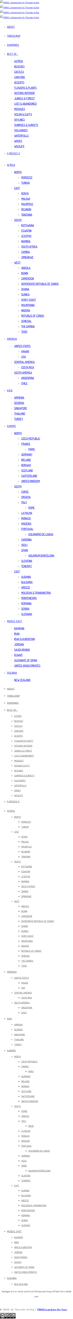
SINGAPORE (20, 408)
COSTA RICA (27, 367)
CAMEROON (27, 278)
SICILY (24, 545)
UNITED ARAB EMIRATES (27, 665)
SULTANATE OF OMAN (25, 660)
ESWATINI (26, 230)
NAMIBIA (25, 241)
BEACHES (19, 66)
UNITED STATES (22, 346)
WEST (17, 262)
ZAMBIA (25, 252)
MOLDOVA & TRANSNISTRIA (36, 593)
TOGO (24, 331)
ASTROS (18, 61)
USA (23, 356)
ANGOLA (25, 268)
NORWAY (26, 465)
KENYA (25, 193)
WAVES (18, 141)
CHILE (24, 383)
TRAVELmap (13, 35)
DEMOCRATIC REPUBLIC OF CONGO (40, 284)
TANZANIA (26, 214)
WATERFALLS (21, 135)
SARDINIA (26, 539)
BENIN (24, 273)
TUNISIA (25, 183)
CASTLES (19, 72)
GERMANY (26, 454)
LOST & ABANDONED (25, 103)
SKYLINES (19, 119)
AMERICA (12, 338)
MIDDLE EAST (14, 621)
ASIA (10, 390)
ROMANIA (26, 603)
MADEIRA (26, 523)
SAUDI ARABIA (22, 649)
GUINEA (25, 294)
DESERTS (19, 82)
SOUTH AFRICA (29, 246)
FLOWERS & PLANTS (25, 88)
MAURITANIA (28, 305)
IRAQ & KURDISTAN (24, 639)
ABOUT (11, 26)
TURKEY (18, 419)
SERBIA (25, 608)
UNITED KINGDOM (30, 481)
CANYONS (19, 77)
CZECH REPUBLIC (30, 438)
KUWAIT (18, 655)
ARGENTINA (27, 378)
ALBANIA (26, 577)
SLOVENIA (26, 561)
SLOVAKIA (26, 614)
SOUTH (18, 220)
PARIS (31, 449)
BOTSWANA (27, 225)
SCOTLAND (27, 470)
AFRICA (11, 164)
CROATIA (26, 497)
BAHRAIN (19, 628)
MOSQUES (19, 109)
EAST (17, 188)
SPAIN (24, 550)
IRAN (16, 633)
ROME (31, 507)
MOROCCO (26, 177)
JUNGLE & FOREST (24, 98)
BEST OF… (12, 53)
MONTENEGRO (29, 598)
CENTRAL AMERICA (24, 362)
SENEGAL (26, 321)
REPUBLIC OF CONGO (32, 315)
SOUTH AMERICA (23, 372)
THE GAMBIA (28, 326)
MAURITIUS (27, 204)
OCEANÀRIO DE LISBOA (40, 534)
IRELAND (26, 460)
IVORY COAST (28, 300)
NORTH (18, 172)
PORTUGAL (27, 529)
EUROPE (11, 426)
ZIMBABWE (27, 257)
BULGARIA (27, 582)
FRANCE (25, 444)
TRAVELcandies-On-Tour (52, 1309)
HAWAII (25, 351)
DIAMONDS (13, 44)
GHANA (25, 289)
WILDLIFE (19, 146)
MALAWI (25, 198)
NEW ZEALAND (22, 680)
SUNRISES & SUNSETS (26, 125)
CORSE (25, 491)
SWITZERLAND (29, 476)
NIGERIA (25, 310)
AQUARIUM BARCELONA (41, 555)
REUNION (26, 209)
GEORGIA (19, 403)
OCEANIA (12, 672)
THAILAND (19, 413)
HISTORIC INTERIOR (24, 93)
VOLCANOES (21, 130)
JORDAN (19, 644)
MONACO (26, 518)
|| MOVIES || (13, 153)
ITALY (24, 502)
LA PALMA (26, 513)
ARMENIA (19, 397)
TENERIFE (26, 566)
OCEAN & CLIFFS (23, 114)
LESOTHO (26, 236)
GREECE (25, 587)
